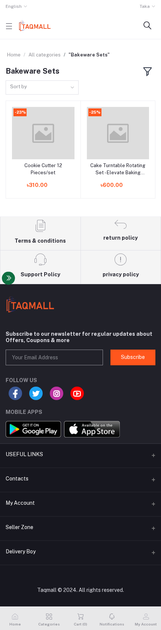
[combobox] (42, 87)
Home (14, 55)
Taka (145, 6)
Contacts (17, 479)
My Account (20, 503)
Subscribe (133, 357)
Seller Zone (19, 527)
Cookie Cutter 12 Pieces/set (43, 169)
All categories (44, 55)
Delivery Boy (21, 551)
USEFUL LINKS (24, 454)
